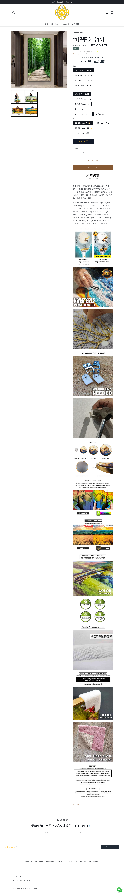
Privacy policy (81, 861)
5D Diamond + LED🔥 (84, 128)
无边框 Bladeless (102, 114)
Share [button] (77, 804)
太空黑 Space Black (83, 99)
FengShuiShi (21, 888)
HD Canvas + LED (82, 133)
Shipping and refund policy (45, 861)
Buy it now (93, 167)
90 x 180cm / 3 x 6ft (83, 85)
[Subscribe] (79, 832)
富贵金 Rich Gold (82, 94)
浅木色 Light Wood (83, 109)
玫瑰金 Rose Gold (82, 104)
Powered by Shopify (31, 888)
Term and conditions (66, 861)
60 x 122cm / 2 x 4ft (83, 75)
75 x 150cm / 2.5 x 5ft (84, 80)
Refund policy (94, 861)
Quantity (76, 148)
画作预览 (83, 141)
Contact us (28, 861)
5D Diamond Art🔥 (83, 123)
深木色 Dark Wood (82, 114)
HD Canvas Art (102, 123)
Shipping (76, 54)
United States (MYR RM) (22, 881)
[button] (13, 12)
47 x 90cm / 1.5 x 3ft (83, 70)
